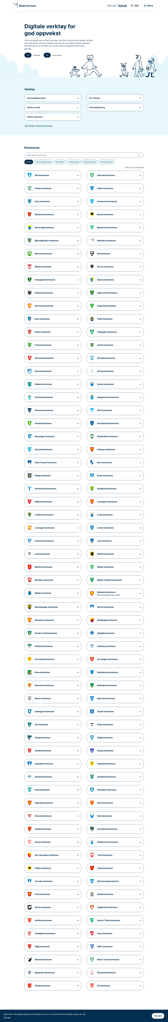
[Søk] (139, 155)
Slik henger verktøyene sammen (38, 125)
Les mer (7, 1017)
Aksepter (158, 1016)
